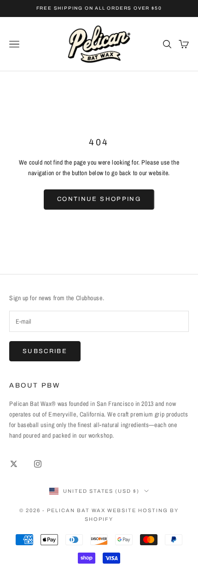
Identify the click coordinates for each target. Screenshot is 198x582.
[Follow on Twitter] (13, 463)
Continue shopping (99, 199)
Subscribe (45, 351)
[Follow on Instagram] (37, 463)
